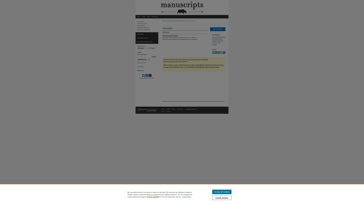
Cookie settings (152, 197)
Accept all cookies (221, 192)
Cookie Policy (186, 197)
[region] (182, 194)
